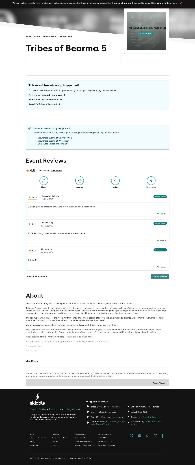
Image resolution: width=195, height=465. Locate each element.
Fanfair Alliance (150, 417)
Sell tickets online (104, 434)
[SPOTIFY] (140, 436)
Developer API (80, 438)
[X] (132, 436)
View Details (146, 33)
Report (163, 214)
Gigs (32, 409)
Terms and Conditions (38, 438)
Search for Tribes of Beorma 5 (43, 104)
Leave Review (160, 276)
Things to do (72, 409)
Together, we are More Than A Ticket (107, 422)
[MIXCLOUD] (147, 436)
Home (28, 36)
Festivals (55, 409)
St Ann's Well (66, 36)
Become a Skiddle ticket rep (85, 445)
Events (37, 36)
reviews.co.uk (113, 406)
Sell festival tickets (105, 441)
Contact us (56, 441)
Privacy (32, 441)
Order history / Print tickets (62, 438)
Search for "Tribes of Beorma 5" (53, 143)
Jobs (54, 445)
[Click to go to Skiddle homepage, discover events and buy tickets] (37, 399)
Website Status (80, 434)
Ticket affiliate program (83, 441)
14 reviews (56, 170)
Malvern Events (50, 36)
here (159, 3)
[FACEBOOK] (162, 436)
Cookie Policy (34, 445)
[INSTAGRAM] (155, 436)
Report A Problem (160, 383)
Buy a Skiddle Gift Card (106, 445)
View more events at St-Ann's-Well (45, 95)
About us (55, 434)
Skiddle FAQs (102, 438)
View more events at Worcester (44, 99)
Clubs (42, 409)
